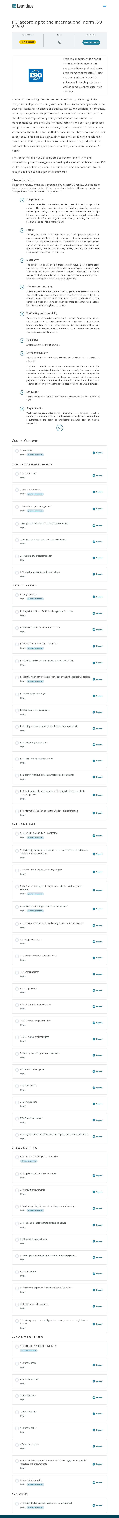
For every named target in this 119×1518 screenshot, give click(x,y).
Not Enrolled (27, 42)
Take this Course (91, 42)
